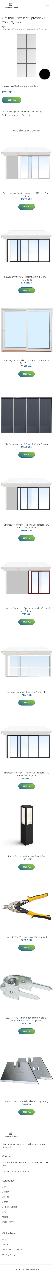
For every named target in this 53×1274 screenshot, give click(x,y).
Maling (5, 1217)
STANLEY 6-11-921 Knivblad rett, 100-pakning (26, 1101)
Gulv (4, 1212)
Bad (4, 1186)
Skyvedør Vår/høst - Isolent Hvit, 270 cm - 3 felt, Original (26, 194)
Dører (5, 1201)
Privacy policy (8, 1254)
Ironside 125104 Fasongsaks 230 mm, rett (26, 937)
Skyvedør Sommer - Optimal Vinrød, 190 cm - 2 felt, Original (26, 609)
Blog (4, 1239)
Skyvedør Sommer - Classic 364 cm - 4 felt (26, 692)
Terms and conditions (12, 1249)
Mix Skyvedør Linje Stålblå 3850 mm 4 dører (26, 444)
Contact (6, 1244)
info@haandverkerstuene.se (15, 1171)
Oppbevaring (20, 86)
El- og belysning (9, 1206)
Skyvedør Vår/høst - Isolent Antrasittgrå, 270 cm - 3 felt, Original (26, 526)
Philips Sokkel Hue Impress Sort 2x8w (26, 856)
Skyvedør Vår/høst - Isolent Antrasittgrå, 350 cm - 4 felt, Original (26, 774)
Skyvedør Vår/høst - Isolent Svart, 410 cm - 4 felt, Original (26, 278)
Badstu (5, 1191)
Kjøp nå (12, 100)
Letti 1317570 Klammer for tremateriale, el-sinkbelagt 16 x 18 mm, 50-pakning (26, 1019)
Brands (5, 1196)
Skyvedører (33, 86)
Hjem (4, 26)
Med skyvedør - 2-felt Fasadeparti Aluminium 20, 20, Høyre (26, 362)
